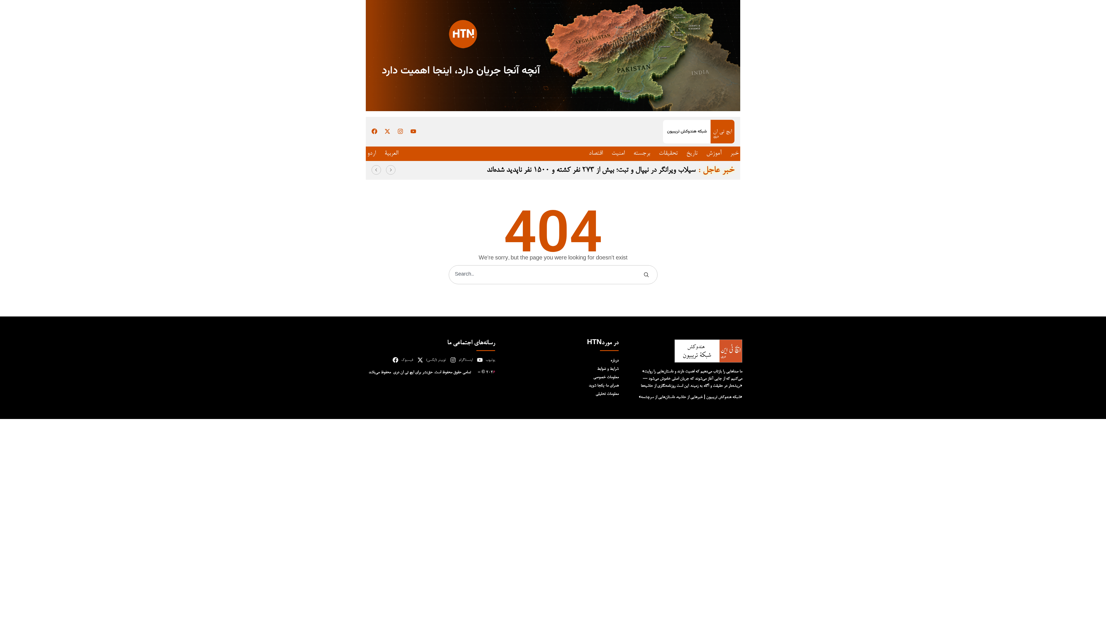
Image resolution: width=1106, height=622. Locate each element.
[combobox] (546, 275)
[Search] (647, 275)
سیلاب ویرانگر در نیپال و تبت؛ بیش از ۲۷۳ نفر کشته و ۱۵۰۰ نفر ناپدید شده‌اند (591, 170)
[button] (376, 170)
